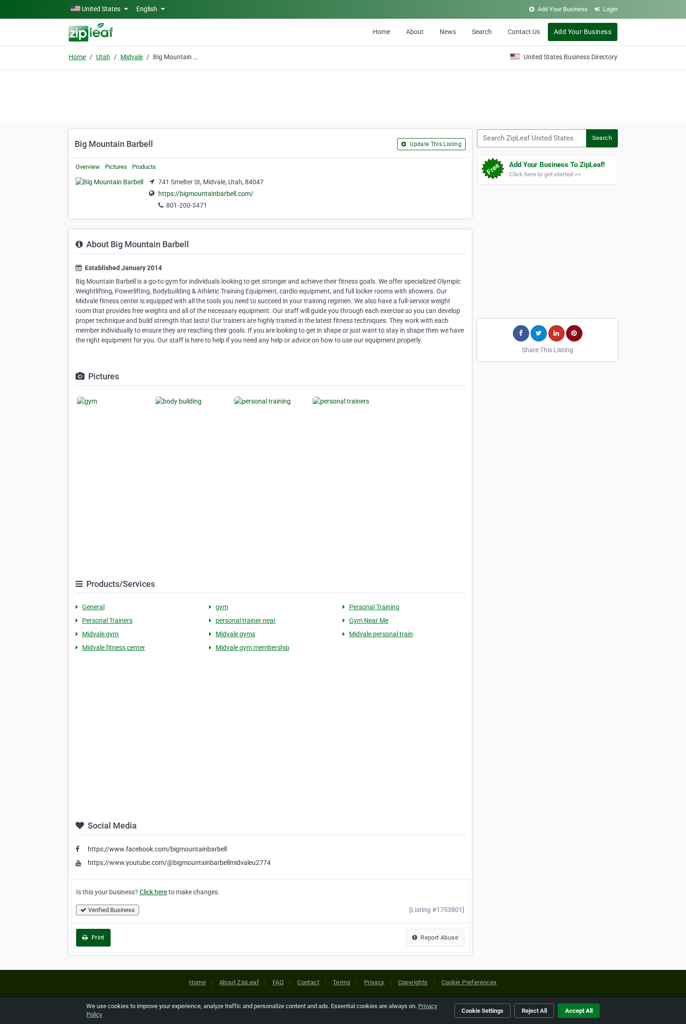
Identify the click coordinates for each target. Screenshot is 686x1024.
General (93, 607)
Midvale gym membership (252, 647)
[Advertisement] (343, 94)
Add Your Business (582, 31)
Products (144, 166)
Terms (341, 982)
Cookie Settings (483, 1010)
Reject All (534, 1010)
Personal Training (374, 607)
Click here (153, 892)
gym (222, 607)
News (448, 31)
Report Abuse (438, 937)
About (415, 31)
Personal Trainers (107, 620)
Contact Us (524, 31)
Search (482, 31)
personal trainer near (246, 620)
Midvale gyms (235, 634)
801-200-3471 (186, 205)
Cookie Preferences (469, 982)
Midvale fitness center (113, 647)
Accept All (579, 1010)
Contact (308, 982)
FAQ (278, 982)
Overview (88, 166)
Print (97, 937)
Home (381, 31)
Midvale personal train (381, 634)
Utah (103, 57)
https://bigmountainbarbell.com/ (205, 193)
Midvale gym (100, 634)
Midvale (131, 57)
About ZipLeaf (239, 982)
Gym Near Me (368, 620)
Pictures (116, 166)
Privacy (374, 982)
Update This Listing (435, 144)
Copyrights (413, 982)
